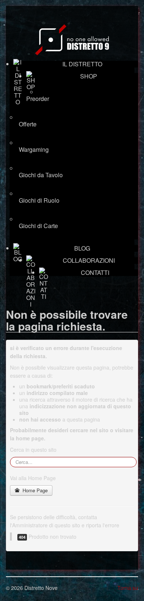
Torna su (127, 587)
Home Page (34, 490)
